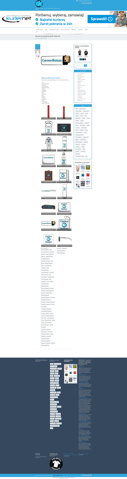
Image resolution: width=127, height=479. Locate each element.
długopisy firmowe (49, 256)
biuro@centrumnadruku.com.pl (84, 0)
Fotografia (79, 78)
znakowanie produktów (80, 156)
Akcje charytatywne (81, 73)
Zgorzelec (53, 343)
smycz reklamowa (50, 318)
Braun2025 (81, 388)
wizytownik (43, 327)
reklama (47, 313)
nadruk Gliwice (82, 125)
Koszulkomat (81, 366)
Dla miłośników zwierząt (84, 435)
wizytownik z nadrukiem (45, 329)
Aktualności (64, 248)
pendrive (43, 293)
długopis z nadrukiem (49, 254)
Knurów (88, 118)
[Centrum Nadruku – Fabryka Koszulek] (49, 3)
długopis (43, 254)
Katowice (83, 118)
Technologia (80, 97)
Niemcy (46, 274)
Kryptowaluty (80, 81)
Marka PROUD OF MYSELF (54, 29)
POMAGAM (81, 130)
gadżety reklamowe (48, 263)
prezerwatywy (44, 306)
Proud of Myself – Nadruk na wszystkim (70, 454)
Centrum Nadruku (82, 108)
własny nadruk (44, 331)
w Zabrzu (83, 146)
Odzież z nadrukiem (61, 253)
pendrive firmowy (48, 293)
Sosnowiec (52, 413)
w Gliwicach (78, 146)
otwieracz (52, 288)
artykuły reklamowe (45, 249)
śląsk (42, 318)
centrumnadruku (79, 111)
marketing (43, 267)
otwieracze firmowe (50, 290)
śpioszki (51, 324)
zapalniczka (43, 336)
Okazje (79, 88)
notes (50, 274)
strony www (78, 144)
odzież (48, 281)
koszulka (77, 120)
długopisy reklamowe (45, 258)
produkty (43, 313)
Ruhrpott (51, 313)
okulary (51, 281)
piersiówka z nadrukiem (45, 299)
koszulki (82, 120)
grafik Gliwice (78, 118)
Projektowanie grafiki (82, 91)
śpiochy (42, 322)
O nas (46, 29)
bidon (51, 249)
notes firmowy (44, 277)
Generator (73, 29)
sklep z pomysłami (54, 411)
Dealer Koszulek (83, 453)
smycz (45, 318)
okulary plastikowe (44, 283)
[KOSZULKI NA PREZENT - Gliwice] (83, 176)
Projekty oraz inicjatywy (82, 93)
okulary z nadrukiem (45, 288)
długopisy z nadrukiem (45, 261)
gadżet (86, 113)
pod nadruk (43, 302)
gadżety (42, 263)
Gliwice (42, 265)
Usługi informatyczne (81, 98)
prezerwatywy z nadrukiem (46, 311)
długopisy (43, 256)
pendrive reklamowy (45, 295)
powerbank (52, 302)
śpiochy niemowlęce (45, 324)
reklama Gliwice (83, 139)
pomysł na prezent (79, 132)
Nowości (79, 84)
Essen (52, 261)
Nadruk (42, 274)
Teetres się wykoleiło (83, 381)
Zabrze (51, 334)
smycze (42, 320)
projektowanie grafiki (79, 134)
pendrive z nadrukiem (45, 297)
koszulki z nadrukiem (54, 382)
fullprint (82, 113)
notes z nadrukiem (44, 279)
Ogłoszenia (80, 87)
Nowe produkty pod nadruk (50, 78)
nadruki (88, 125)
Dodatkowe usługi (81, 76)
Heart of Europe (82, 413)
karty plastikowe (48, 265)
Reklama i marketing (81, 94)
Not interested (82, 374)
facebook (77, 113)
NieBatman (81, 429)
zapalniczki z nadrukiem (45, 343)
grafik (85, 115)
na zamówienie (84, 127)
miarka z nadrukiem (45, 272)
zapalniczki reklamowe (45, 340)
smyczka (53, 320)
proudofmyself (85, 137)
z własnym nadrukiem (45, 334)
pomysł (47, 302)
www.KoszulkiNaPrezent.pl (83, 164)
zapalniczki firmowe (45, 338)
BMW (76, 108)
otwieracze (43, 290)
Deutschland (51, 252)
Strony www (80, 96)
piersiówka (52, 297)
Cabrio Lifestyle (82, 442)
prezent (52, 304)
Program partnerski (81, 90)
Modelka (79, 82)
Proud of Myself (78, 137)
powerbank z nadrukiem (45, 304)
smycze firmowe (48, 320)
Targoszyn (83, 144)
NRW (50, 279)
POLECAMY (80, 29)
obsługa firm (43, 281)
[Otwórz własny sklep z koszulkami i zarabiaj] (56, 463)
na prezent (52, 272)
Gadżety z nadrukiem (61, 250)
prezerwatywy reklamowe (46, 309)
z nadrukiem (50, 331)
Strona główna (39, 29)
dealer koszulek (86, 111)
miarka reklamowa (44, 270)
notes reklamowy (51, 277)
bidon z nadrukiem (44, 252)
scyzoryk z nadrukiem (49, 315)
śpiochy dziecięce (48, 322)
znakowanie (78, 153)
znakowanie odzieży (45, 345)
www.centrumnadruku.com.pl (57, 475)
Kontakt (86, 29)
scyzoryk (42, 315)
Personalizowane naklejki (84, 421)
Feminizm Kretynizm (83, 397)
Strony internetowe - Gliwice (63, 478)
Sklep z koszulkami (65, 29)
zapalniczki (49, 336)
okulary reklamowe (44, 286)
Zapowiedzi (80, 100)
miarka (47, 267)
